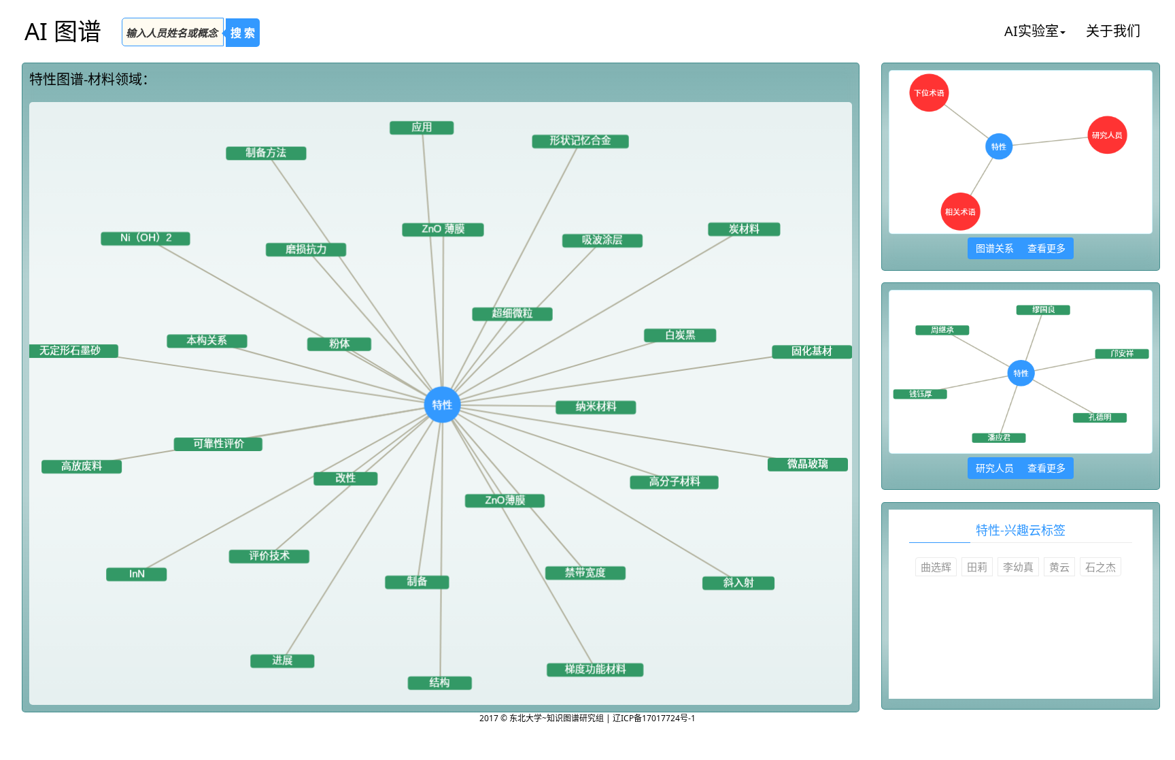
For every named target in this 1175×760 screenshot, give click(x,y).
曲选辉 (936, 567)
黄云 (1059, 567)
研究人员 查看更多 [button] (1021, 467)
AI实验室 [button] (1031, 31)
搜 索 (243, 32)
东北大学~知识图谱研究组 (557, 718)
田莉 (977, 567)
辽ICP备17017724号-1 (654, 718)
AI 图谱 (62, 31)
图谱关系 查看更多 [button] (1021, 248)
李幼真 (1018, 567)
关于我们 (1113, 31)
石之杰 (1100, 567)
